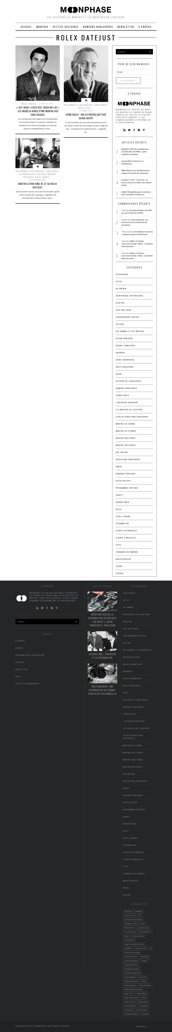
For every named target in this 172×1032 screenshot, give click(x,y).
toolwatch (144, 1006)
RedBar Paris (122, 502)
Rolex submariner (131, 998)
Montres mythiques (126, 445)
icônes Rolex (100, 105)
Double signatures (125, 345)
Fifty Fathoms (129, 928)
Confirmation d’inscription (29, 655)
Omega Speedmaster (132, 973)
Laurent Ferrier (140, 948)
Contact (19, 662)
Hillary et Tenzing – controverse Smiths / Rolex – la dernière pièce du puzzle (137, 243)
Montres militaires (126, 438)
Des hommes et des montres (78, 105)
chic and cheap (123, 310)
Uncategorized (123, 559)
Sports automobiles (126, 530)
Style (88, 108)
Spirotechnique (130, 1006)
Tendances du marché (127, 552)
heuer (119, 374)
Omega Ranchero (131, 965)
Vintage (32, 103)
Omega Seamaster (131, 969)
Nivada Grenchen (131, 961)
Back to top (141, 1026)
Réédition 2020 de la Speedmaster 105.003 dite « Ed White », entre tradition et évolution (135, 151)
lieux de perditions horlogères (132, 417)
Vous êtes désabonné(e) (27, 683)
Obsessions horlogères (128, 459)
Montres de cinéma (125, 424)
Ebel (143, 924)
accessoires (122, 274)
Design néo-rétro (131, 924)
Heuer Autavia (138, 936)
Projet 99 (142, 977)
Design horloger (124, 338)
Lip (151, 948)
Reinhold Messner (131, 981)
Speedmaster (122, 523)
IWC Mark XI (129, 940)
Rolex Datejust (130, 985)
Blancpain (128, 911)
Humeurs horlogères (98, 26)
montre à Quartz (130, 956)
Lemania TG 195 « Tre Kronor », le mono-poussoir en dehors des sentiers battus (136, 182)
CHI (138, 915)
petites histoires (65, 26)
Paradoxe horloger (125, 473)
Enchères (120, 352)
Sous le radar (123, 516)
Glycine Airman (130, 932)
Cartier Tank (129, 915)
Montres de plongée (126, 431)
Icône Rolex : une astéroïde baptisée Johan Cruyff (86, 116)
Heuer (126, 936)
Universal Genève (131, 1014)
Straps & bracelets (126, 538)
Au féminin (121, 288)
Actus (119, 281)
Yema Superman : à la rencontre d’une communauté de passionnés (134, 222)
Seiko (143, 998)
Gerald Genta (144, 928)
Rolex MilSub (142, 993)
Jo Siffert (127, 948)
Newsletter (126, 26)
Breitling (138, 911)
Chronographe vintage (127, 317)
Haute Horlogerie (125, 367)
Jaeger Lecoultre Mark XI (134, 944)
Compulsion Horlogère (133, 920)
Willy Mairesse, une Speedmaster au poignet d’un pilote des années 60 (102, 690)
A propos (145, 26)
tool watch (128, 1010)
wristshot (145, 1014)
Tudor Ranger (141, 1010)
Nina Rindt (145, 956)
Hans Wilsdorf (145, 932)
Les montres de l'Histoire (32, 174)
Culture (120, 324)
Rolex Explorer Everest (133, 989)
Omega (119, 466)
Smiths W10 (129, 1002)
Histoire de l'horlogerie (128, 381)
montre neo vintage (132, 952)
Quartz (119, 495)
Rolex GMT (128, 993)
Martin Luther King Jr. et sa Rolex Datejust (37, 185)
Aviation (120, 303)
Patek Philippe (123, 481)
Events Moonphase (125, 360)
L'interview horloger (127, 402)
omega (144, 961)
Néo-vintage (122, 452)
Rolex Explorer (145, 985)
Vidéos (45, 177)
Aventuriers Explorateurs (129, 296)
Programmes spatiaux (127, 488)
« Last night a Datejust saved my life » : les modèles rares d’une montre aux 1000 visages (38, 111)
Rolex (24, 103)
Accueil (26, 26)
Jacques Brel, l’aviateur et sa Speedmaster (102, 655)
